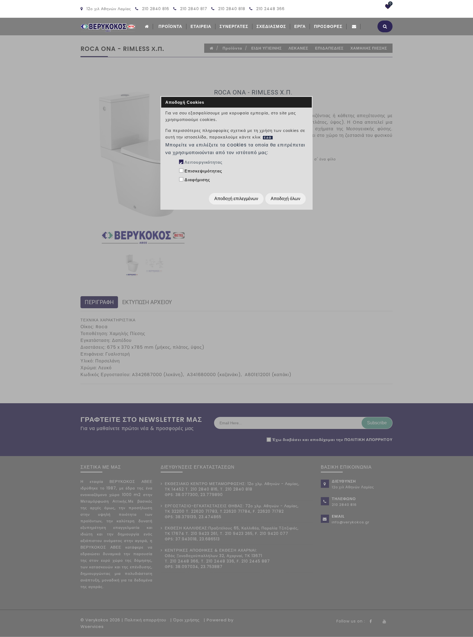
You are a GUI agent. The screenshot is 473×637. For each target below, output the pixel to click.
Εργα (300, 26)
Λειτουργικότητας (203, 162)
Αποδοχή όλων (285, 198)
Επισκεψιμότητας (203, 171)
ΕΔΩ (268, 137)
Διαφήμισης (197, 179)
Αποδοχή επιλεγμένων (236, 198)
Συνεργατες (234, 26)
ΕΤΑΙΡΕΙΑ (201, 26)
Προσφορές (328, 26)
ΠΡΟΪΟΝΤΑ (170, 26)
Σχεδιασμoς (271, 26)
